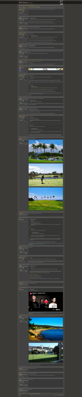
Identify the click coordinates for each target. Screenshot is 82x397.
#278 (62, 26)
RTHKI (20, 67)
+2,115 (20, 11)
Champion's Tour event (57, 316)
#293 (62, 264)
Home (20, 5)
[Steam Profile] (20, 47)
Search (24, 5)
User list (26, 5)
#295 (62, 287)
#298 (62, 372)
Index (29, 393)
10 (22, 393)
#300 (62, 388)
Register (33, 5)
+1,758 (20, 72)
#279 (62, 32)
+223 (19, 30)
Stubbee (20, 27)
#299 (62, 378)
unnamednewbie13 (22, 9)
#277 (62, 16)
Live (21, 5)
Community (31, 393)
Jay (19, 218)
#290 (62, 217)
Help (30, 5)
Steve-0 (20, 17)
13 (24, 393)
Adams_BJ (21, 213)
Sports (35, 393)
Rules (28, 5)
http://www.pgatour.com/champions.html (33, 274)
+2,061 (20, 215)
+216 (19, 20)
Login (35, 5)
